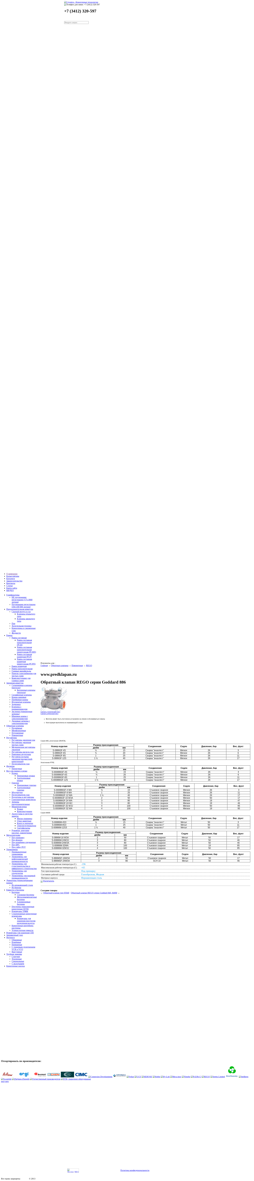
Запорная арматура (14, 683)
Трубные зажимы (14, 954)
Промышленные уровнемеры (19, 853)
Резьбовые (16, 942)
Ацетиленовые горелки (23, 788)
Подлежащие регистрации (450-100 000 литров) (23, 605)
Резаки (15, 773)
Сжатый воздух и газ (21, 611)
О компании (11, 574)
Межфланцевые (19, 730)
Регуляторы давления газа (23, 740)
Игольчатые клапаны (21, 702)
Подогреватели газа (21, 764)
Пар (13, 623)
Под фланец (17, 840)
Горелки (15, 783)
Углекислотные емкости (22, 930)
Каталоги (10, 578)
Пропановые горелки (26, 785)
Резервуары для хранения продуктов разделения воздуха (26, 920)
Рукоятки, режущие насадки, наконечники (22, 831)
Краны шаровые (19, 697)
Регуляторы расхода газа (23, 752)
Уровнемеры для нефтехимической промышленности (20, 858)
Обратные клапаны (15, 726)
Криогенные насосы (15, 966)
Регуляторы (11, 738)
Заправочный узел (14, 935)
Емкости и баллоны (15, 890)
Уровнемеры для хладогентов (19, 872)
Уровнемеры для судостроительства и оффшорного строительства (24, 866)
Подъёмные (17, 728)
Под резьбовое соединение (24, 842)
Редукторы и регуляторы (23, 797)
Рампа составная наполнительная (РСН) (24, 642)
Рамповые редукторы (21, 754)
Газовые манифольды (21, 671)
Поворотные (17, 735)
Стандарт (16, 956)
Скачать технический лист (50, 712)
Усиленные (17, 959)
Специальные (18, 961)
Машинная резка (19, 807)
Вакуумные (17, 952)
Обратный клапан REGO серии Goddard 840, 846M (94, 893)
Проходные (17, 768)
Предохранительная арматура (19, 609)
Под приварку (18, 837)
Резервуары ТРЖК (20, 911)
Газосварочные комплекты (24, 799)
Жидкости (16, 633)
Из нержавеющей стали (22, 885)
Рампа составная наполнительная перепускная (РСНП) (26, 649)
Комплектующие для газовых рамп (21, 679)
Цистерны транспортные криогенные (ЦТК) (23, 907)
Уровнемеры (12, 849)
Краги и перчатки (25, 823)
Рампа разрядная (19, 666)
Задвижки (16, 704)
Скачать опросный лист (49, 714)
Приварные (17, 945)
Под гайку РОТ (19, 847)
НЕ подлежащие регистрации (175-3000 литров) (22, 599)
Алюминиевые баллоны (23, 903)
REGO (89, 665)
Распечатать (48, 881)
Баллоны (16, 892)
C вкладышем (18, 964)
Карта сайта (11, 588)
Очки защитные (24, 821)
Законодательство (14, 581)
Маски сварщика (24, 818)
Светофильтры (23, 828)
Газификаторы (12, 595)
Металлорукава (13, 835)
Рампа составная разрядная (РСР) (24, 655)
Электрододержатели (26, 826)
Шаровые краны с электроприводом (20, 717)
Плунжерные (18, 733)
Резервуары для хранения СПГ (20, 933)
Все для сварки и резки (16, 771)
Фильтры (10, 766)
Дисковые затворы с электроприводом (21, 722)
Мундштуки (17, 792)
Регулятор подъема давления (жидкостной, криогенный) (22, 759)
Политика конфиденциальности (134, 1170)
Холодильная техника (21, 626)
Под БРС (16, 845)
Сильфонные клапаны (22, 695)
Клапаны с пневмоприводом (19, 708)
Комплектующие (24, 811)
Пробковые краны (20, 699)
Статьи (9, 586)
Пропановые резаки (26, 776)
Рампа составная (19, 638)
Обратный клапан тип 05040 (56, 893)
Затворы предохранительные (21, 803)
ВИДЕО (10, 590)
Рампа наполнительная (22, 669)
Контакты (10, 583)
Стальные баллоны (25, 895)
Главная (44, 665)
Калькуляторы (12, 576)
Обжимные (17, 940)
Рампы (9, 635)
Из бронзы (16, 887)
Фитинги (10, 937)
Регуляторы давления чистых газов (21, 743)
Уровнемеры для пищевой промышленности (23, 877)
